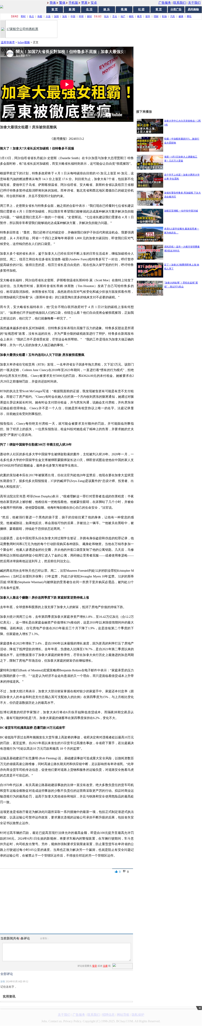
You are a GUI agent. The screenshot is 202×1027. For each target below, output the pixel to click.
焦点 (31, 16)
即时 (23, 16)
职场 (164, 16)
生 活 (89, 9)
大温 (48, 16)
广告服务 (164, 2)
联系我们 (179, 2)
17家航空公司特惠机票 (22, 29)
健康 (181, 16)
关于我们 (194, 2)
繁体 (62, 2)
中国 (73, 16)
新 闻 (72, 9)
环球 (81, 16)
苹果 (84, 2)
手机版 (73, 2)
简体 (53, 2)
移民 (131, 16)
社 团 (141, 9)
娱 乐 (106, 9)
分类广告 (176, 9)
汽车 (172, 16)
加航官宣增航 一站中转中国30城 (181, 210)
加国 (56, 16)
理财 (156, 16)
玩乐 (106, 16)
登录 (94, 966)
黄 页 (158, 9)
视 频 (124, 9)
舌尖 (114, 16)
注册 (105, 966)
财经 (89, 16)
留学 (147, 16)
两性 (189, 16)
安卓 (94, 2)
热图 (39, 16)
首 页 (54, 9)
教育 (139, 16)
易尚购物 (193, 9)
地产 (123, 16)
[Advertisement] (168, 417)
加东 (64, 16)
